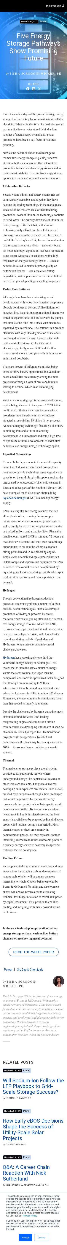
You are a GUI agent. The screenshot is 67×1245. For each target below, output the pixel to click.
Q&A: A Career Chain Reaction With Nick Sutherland (26, 1173)
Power (8, 969)
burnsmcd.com (54, 5)
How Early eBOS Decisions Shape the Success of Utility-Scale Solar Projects (33, 1129)
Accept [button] (25, 1237)
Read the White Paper (33, 952)
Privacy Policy (30, 1215)
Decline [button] (41, 1237)
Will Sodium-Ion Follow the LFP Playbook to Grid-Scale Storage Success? (33, 1086)
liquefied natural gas (14, 498)
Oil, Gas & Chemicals (30, 969)
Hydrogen (9, 657)
